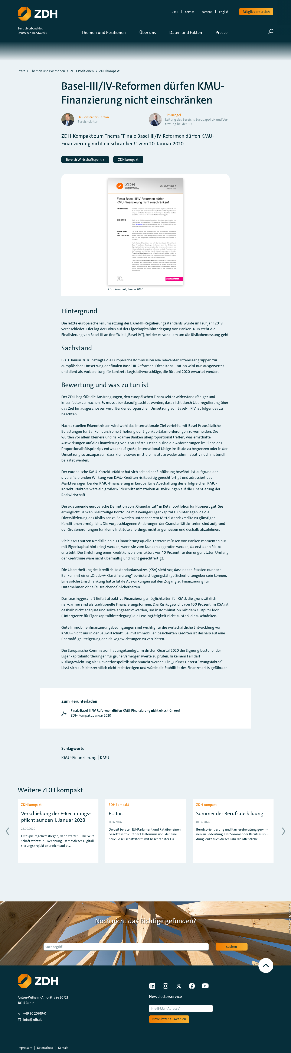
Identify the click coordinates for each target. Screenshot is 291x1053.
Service (189, 11)
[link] (121, 713)
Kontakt (63, 1048)
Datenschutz (45, 1048)
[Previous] (7, 831)
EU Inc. (116, 813)
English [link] (224, 11)
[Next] (284, 831)
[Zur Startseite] (37, 14)
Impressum (25, 1048)
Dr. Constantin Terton (93, 117)
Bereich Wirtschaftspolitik (85, 159)
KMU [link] (104, 757)
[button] (107, 32)
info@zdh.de (32, 1019)
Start (21, 71)
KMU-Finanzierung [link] (79, 757)
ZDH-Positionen (82, 71)
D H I (174, 11)
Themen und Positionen (47, 71)
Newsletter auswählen (169, 1019)
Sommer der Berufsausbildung (229, 813)
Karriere (207, 11)
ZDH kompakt (109, 71)
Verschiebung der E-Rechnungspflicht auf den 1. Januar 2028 (56, 817)
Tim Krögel (173, 115)
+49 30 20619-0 (34, 1013)
